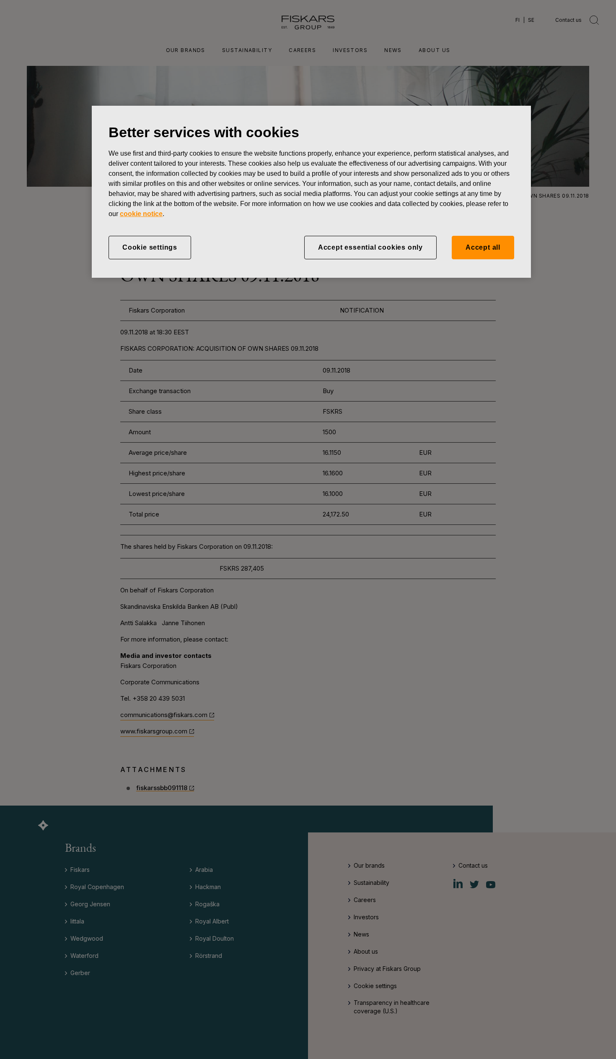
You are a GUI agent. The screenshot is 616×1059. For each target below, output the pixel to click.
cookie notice (141, 213)
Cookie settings (149, 247)
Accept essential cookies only (370, 247)
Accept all (483, 247)
